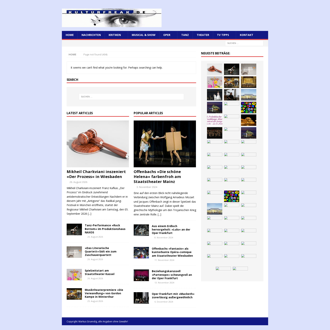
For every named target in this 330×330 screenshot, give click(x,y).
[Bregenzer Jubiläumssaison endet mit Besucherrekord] (214, 107)
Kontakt (246, 35)
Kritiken (115, 35)
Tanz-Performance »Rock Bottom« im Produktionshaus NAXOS (105, 228)
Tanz (185, 35)
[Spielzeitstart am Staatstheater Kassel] (74, 274)
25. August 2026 (95, 301)
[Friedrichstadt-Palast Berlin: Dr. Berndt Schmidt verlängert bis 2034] (214, 234)
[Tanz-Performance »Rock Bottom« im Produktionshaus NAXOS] (74, 229)
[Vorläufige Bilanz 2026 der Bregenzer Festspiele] (248, 133)
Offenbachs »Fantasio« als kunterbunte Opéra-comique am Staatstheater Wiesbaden (172, 252)
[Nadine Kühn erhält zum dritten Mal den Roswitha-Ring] (231, 196)
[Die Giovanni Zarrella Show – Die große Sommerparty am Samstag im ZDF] (214, 196)
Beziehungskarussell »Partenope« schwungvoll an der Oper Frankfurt (172, 274)
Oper (166, 35)
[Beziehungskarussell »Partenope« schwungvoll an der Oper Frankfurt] (141, 275)
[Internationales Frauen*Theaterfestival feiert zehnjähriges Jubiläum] (231, 221)
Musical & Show (143, 35)
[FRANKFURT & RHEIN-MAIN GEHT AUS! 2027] (231, 234)
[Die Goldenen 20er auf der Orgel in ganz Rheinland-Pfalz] (223, 272)
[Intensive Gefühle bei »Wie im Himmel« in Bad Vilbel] (248, 209)
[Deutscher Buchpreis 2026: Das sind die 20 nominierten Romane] (231, 259)
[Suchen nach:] (244, 43)
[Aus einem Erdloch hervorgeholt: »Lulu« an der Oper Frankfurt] (141, 230)
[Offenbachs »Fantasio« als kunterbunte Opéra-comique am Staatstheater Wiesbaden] (141, 252)
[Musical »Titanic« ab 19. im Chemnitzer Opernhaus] (248, 183)
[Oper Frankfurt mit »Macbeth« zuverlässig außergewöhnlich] (141, 298)
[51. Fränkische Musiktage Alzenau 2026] (214, 120)
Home (70, 35)
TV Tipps (223, 35)
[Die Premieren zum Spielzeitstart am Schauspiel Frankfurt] (231, 183)
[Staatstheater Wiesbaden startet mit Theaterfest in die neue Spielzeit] (214, 183)
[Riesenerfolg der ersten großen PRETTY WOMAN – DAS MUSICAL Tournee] (214, 171)
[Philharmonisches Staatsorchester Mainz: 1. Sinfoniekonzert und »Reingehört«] (214, 133)
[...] (89, 213)
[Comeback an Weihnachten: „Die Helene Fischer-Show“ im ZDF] (231, 133)
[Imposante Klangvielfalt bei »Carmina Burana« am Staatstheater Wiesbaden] (231, 107)
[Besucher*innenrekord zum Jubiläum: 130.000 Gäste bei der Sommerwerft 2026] (240, 272)
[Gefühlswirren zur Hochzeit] (214, 94)
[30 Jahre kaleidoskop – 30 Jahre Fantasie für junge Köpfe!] (248, 107)
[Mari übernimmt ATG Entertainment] (214, 158)
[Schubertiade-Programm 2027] (248, 145)
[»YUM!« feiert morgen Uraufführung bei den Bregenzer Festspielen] (231, 171)
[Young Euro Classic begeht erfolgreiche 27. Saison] (231, 209)
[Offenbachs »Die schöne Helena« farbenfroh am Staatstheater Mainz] (165, 144)
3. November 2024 (147, 187)
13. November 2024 (164, 282)
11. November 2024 (164, 260)
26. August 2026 (78, 182)
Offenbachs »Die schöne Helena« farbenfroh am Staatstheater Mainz (157, 176)
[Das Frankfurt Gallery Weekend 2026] (248, 171)
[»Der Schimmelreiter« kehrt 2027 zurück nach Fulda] (231, 158)
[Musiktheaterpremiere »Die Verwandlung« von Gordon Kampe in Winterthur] (74, 294)
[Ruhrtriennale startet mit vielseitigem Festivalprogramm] (214, 247)
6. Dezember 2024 (163, 301)
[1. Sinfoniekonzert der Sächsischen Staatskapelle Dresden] (248, 82)
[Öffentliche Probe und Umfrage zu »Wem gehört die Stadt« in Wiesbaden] (248, 94)
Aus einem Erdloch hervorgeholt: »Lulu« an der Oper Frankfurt (171, 229)
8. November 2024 (163, 237)
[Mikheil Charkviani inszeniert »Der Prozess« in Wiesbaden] (98, 144)
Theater (203, 35)
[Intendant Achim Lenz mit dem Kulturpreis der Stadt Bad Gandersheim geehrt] (248, 221)
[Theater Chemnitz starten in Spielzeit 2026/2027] (248, 234)
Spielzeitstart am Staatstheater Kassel (99, 272)
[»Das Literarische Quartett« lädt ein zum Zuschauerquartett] (74, 252)
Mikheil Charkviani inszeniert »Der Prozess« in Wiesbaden (96, 174)
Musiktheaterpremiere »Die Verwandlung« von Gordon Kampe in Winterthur (104, 293)
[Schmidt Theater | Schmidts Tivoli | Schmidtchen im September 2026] (214, 221)
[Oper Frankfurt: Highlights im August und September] (231, 247)
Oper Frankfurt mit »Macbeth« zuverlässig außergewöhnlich (173, 295)
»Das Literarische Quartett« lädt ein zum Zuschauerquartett (100, 251)
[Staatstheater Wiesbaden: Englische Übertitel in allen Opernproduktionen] (214, 145)
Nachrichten (91, 35)
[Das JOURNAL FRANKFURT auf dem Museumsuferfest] (248, 259)
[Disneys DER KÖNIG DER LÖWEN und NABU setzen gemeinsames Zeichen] (214, 259)
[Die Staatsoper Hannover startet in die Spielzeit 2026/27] (248, 120)
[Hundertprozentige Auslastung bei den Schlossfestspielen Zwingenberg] (231, 120)
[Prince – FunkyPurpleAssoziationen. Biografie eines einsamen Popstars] (248, 158)
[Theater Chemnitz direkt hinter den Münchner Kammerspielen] (248, 247)
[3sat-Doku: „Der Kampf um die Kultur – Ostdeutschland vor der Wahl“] (231, 94)
